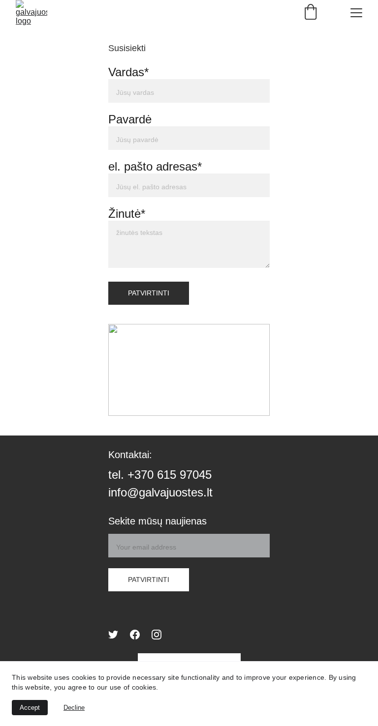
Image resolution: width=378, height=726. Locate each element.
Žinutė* (126, 213)
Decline (74, 707)
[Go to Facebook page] (135, 634)
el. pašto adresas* (155, 166)
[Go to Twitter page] (113, 634)
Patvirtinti (148, 293)
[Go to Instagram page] (156, 634)
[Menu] (356, 12)
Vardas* (128, 72)
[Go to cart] (310, 12)
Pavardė (130, 119)
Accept (30, 707)
